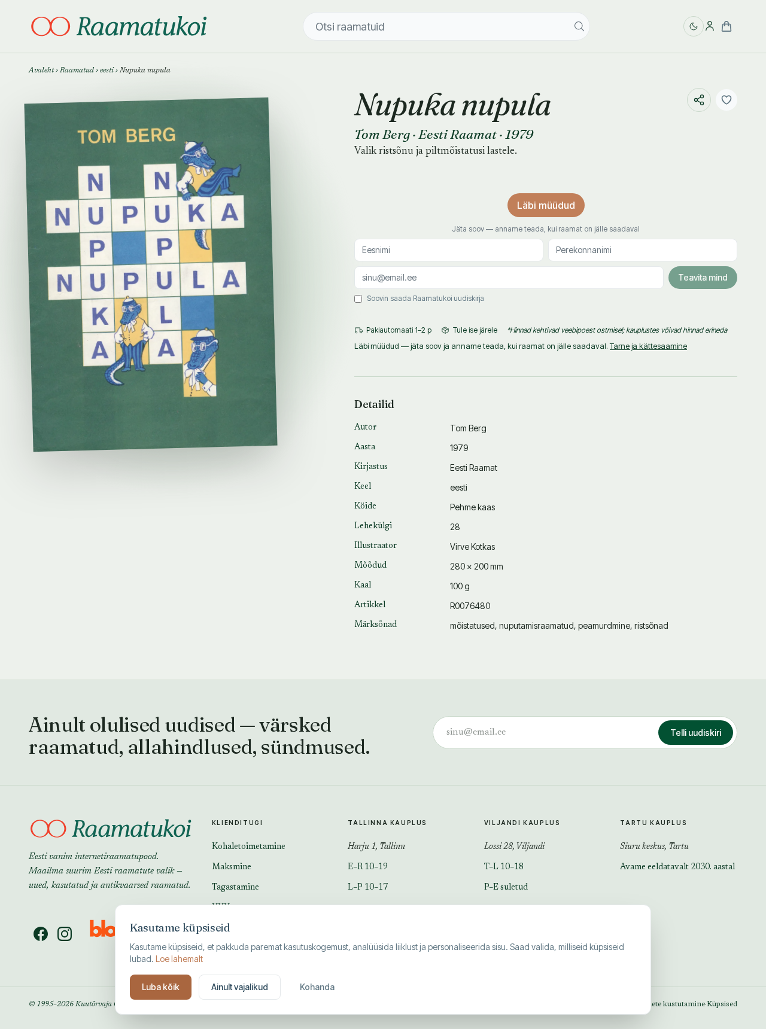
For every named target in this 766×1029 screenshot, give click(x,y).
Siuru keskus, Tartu (654, 847)
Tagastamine (235, 888)
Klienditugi (237, 822)
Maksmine (231, 867)
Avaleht (41, 70)
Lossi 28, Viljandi (514, 847)
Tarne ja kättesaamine (648, 346)
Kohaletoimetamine (248, 847)
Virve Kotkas (472, 546)
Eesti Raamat (457, 134)
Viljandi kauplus (522, 822)
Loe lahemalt (179, 959)
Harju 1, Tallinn (376, 847)
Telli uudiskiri (695, 732)
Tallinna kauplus (387, 822)
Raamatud (77, 70)
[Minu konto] (710, 26)
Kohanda (317, 987)
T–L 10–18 (504, 867)
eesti (107, 70)
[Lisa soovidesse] (726, 100)
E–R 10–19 (368, 867)
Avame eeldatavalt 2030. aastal (677, 867)
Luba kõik (161, 987)
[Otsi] (579, 26)
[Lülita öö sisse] (693, 26)
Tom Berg (382, 134)
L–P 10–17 (368, 888)
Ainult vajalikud (239, 987)
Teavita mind (703, 277)
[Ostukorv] (726, 26)
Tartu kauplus (653, 822)
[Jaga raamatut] (699, 100)
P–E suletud (506, 888)
